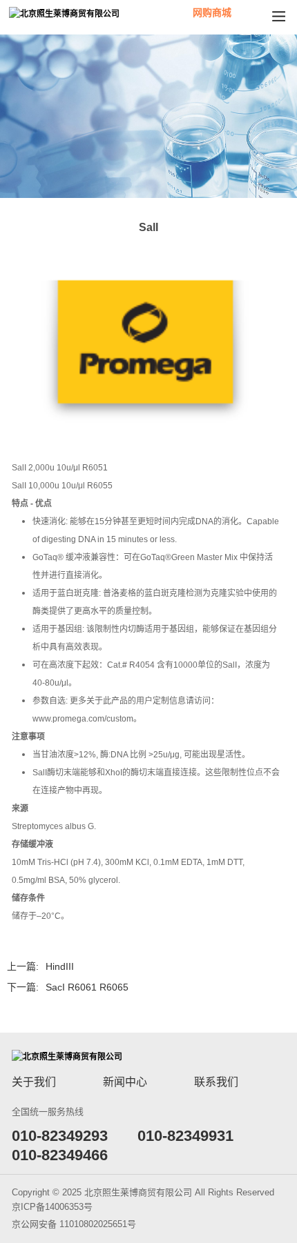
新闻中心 (125, 1082)
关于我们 (34, 1082)
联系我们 (216, 1082)
